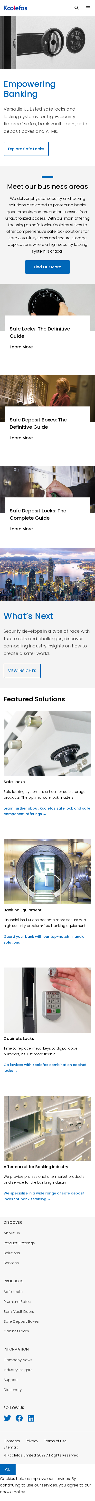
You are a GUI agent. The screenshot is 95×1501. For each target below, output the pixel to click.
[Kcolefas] (14, 8)
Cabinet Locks (16, 1331)
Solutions (12, 1252)
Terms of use (55, 1441)
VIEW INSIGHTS (22, 671)
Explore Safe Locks (26, 149)
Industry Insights (18, 1369)
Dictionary (13, 1389)
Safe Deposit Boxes (21, 1321)
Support (11, 1379)
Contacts (12, 1441)
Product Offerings (19, 1243)
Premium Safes (17, 1301)
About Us (12, 1233)
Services (11, 1262)
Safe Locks (13, 1291)
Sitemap (11, 1447)
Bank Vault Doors (19, 1311)
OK (7, 1469)
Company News (18, 1359)
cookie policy (12, 1492)
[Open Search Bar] (76, 8)
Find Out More (47, 267)
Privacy (32, 1441)
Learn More (21, 347)
